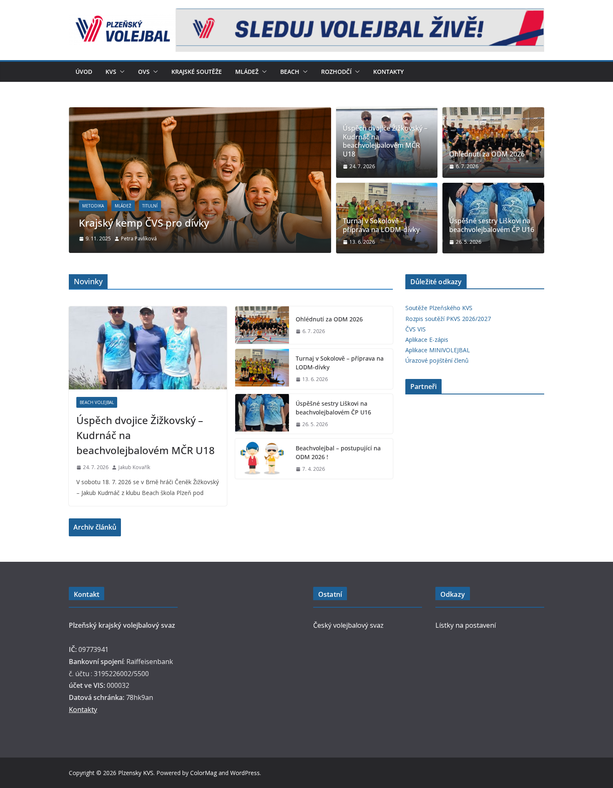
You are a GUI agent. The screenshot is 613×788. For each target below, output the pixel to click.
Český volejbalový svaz (348, 625)
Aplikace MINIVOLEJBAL (437, 350)
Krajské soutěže (196, 72)
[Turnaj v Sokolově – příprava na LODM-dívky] (262, 369)
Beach (289, 72)
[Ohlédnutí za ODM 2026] (493, 142)
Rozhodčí (336, 72)
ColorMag (203, 773)
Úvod (83, 72)
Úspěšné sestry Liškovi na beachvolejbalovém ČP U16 (491, 225)
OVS (144, 72)
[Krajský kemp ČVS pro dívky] (200, 113)
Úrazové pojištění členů (437, 360)
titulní (150, 206)
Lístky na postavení (465, 625)
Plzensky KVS (135, 773)
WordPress (245, 773)
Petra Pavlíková (139, 238)
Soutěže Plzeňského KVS (438, 308)
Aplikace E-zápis (426, 339)
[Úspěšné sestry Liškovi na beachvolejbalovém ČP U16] (262, 414)
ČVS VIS (415, 329)
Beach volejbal (97, 402)
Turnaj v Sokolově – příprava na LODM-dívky (381, 225)
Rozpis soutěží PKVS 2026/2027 (448, 319)
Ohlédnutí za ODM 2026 (487, 154)
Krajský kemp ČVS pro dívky (144, 223)
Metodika (93, 206)
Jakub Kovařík (134, 467)
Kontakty (388, 72)
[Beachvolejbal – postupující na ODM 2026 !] (262, 459)
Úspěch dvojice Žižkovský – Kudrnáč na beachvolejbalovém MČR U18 (385, 141)
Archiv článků (94, 527)
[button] (120, 72)
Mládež (247, 72)
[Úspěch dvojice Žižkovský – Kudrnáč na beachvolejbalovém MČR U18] (148, 347)
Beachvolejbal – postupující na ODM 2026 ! (338, 452)
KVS (111, 72)
